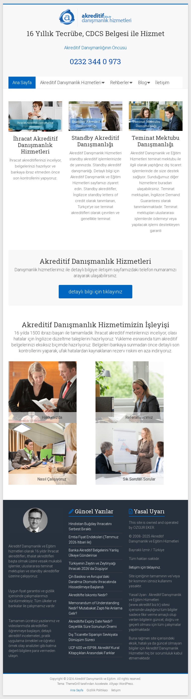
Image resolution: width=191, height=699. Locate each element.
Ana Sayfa (22, 82)
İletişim (162, 82)
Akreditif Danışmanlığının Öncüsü (95, 47)
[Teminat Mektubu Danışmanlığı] (156, 118)
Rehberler (119, 82)
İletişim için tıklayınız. (145, 567)
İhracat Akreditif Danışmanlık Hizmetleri (35, 145)
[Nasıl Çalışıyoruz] (42, 426)
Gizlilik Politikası (97, 690)
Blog (142, 82)
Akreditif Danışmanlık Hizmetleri (70, 82)
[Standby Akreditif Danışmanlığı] (95, 118)
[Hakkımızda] (42, 364)
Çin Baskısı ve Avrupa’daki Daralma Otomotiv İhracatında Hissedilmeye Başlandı (92, 582)
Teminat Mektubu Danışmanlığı (156, 141)
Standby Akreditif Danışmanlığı (95, 141)
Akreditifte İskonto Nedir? (88, 595)
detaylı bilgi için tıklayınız (95, 292)
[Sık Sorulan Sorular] (130, 426)
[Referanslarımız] (130, 364)
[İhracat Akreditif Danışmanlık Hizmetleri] (35, 118)
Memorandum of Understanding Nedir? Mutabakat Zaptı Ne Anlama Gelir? (95, 608)
